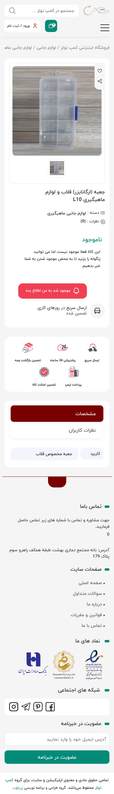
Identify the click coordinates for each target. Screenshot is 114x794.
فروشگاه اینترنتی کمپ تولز (85, 47)
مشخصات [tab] (86, 413)
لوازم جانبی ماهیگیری (66, 213)
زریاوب (17, 788)
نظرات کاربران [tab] (82, 430)
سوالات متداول (87, 594)
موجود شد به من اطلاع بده (48, 290)
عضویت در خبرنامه (57, 757)
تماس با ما (91, 626)
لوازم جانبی (46, 47)
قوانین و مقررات (86, 615)
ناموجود (92, 239)
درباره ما (94, 604)
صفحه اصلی (90, 583)
